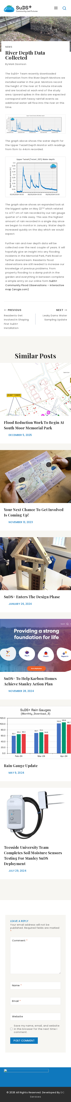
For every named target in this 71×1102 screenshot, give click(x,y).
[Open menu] (56, 8)
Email (16, 1001)
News (8, 47)
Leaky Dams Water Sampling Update (55, 314)
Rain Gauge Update (21, 765)
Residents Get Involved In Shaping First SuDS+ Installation (16, 319)
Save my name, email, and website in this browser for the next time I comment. (36, 1029)
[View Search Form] (64, 8)
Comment (20, 940)
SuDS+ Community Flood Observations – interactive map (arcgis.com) (34, 285)
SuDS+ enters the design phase (32, 596)
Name (17, 985)
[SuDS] (20, 8)
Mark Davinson (17, 64)
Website (17, 1016)
